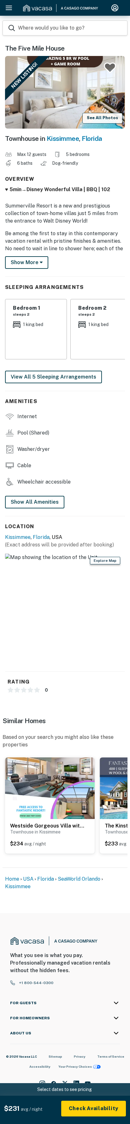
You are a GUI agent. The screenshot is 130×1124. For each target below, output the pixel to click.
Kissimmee (63, 138)
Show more (25, 262)
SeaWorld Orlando (79, 879)
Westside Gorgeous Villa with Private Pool (48, 826)
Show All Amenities (35, 502)
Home (12, 879)
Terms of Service (110, 1056)
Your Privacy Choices (75, 1066)
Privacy (80, 1056)
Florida (92, 138)
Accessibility (39, 1066)
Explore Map (105, 560)
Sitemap (55, 1056)
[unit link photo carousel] (50, 794)
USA (28, 879)
